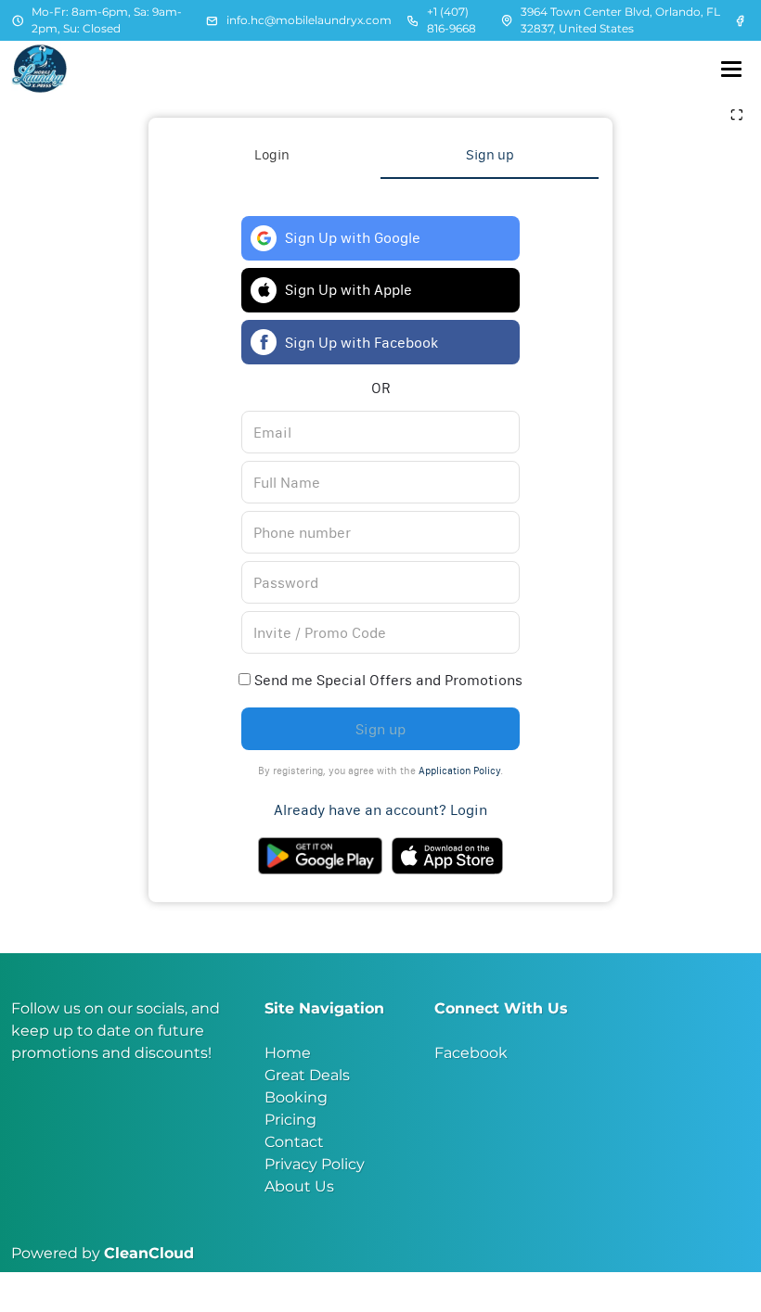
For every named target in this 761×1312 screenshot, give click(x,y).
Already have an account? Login (380, 809)
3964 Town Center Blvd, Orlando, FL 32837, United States (620, 20)
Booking (296, 1097)
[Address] (506, 20)
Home (287, 1053)
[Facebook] (741, 20)
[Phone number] (412, 20)
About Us (299, 1186)
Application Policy (459, 770)
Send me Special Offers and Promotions (386, 679)
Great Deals (307, 1075)
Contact (294, 1142)
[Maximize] (737, 116)
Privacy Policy (314, 1164)
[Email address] (212, 20)
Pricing (290, 1119)
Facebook (471, 1053)
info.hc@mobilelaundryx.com (309, 20)
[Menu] (731, 68)
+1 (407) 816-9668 (451, 20)
